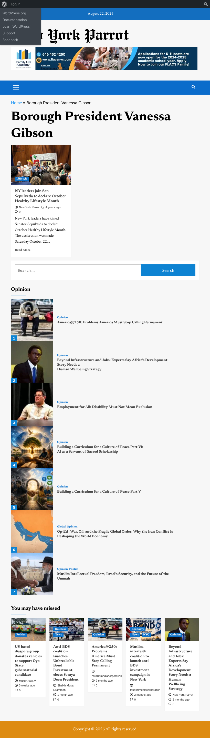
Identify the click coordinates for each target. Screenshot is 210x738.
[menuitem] (4, 4)
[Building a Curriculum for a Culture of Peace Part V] (32, 489)
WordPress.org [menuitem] (14, 13)
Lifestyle (21, 178)
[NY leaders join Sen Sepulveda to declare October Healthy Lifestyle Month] (41, 165)
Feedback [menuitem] (10, 40)
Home (16, 103)
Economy (138, 629)
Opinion (62, 317)
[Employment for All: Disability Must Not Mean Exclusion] (32, 404)
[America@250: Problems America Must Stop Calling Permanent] (32, 320)
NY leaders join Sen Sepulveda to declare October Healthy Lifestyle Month (40, 196)
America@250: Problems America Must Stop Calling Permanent (110, 322)
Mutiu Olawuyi (27, 680)
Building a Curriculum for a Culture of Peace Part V (99, 492)
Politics (73, 569)
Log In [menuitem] (15, 4)
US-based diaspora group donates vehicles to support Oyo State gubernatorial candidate (28, 661)
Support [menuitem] (9, 33)
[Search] (193, 87)
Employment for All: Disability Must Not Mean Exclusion (104, 407)
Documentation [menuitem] (15, 20)
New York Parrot (29, 207)
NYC (146, 634)
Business (60, 629)
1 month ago (65, 694)
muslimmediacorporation (107, 675)
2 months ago (104, 680)
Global (61, 526)
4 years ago (53, 207)
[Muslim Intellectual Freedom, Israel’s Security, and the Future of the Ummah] (32, 574)
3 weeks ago (27, 685)
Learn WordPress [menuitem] (16, 26)
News (58, 634)
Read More (22, 250)
